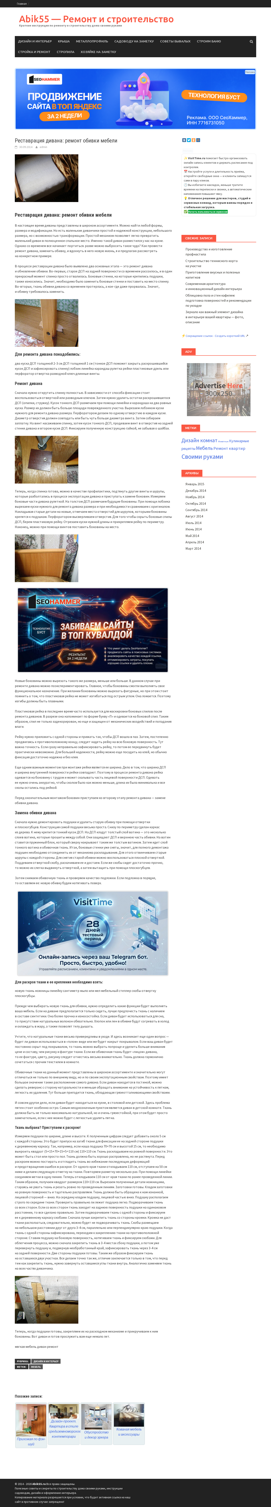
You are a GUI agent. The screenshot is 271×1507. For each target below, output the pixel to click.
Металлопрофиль (92, 41)
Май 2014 (192, 536)
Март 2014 (193, 548)
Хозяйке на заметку (98, 52)
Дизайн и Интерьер (35, 41)
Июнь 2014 (193, 529)
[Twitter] (189, 140)
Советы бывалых (175, 41)
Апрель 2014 (194, 542)
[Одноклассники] (193, 140)
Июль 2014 (193, 523)
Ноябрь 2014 (194, 497)
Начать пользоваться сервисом (208, 211)
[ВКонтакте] (184, 140)
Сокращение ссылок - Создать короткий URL (215, 336)
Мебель (36, 1366)
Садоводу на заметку (134, 41)
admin (43, 147)
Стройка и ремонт (34, 52)
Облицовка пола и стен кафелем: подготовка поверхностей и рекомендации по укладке (218, 300)
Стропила (65, 52)
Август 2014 (194, 516)
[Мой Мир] (198, 140)
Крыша (64, 41)
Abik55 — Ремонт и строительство (96, 19)
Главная (22, 3)
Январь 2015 (194, 484)
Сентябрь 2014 (196, 510)
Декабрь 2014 (195, 490)
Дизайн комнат (199, 440)
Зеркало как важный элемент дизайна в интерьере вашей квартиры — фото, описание (214, 317)
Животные (223, 441)
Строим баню (209, 41)
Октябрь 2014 (195, 503)
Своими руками (202, 456)
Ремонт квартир (229, 448)
